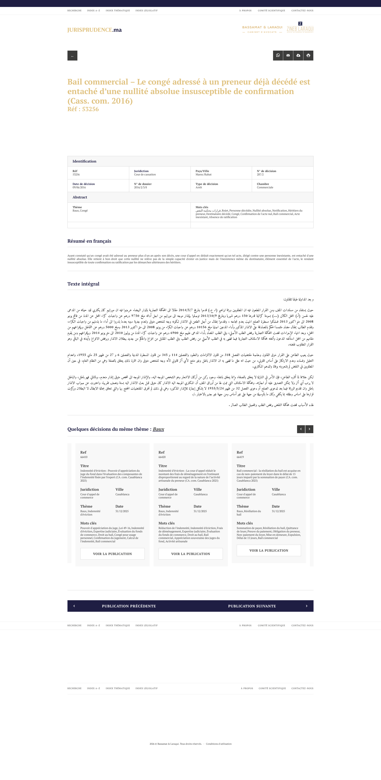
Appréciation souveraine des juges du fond (189, 539)
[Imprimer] (308, 56)
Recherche (74, 10)
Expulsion (294, 535)
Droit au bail (105, 535)
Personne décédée (240, 210)
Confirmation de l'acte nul (256, 214)
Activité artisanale (176, 541)
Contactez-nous (303, 10)
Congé (84, 210)
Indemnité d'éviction (90, 512)
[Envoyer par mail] (288, 56)
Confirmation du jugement (110, 538)
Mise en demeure (276, 535)
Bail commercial (283, 214)
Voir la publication (112, 554)
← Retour (72, 57)
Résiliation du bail (249, 512)
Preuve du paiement (259, 531)
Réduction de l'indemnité (174, 528)
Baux (76, 210)
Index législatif (147, 10)
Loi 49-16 (124, 528)
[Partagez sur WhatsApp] (278, 56)
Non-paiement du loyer (251, 535)
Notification (279, 210)
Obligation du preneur (286, 531)
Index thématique (118, 10)
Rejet (225, 210)
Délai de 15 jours (247, 538)
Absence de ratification (223, 217)
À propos (245, 10)
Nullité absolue (262, 210)
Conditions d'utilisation (219, 743)
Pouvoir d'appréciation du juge (99, 528)
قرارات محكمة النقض (208, 210)
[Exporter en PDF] (298, 56)
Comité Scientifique (271, 10)
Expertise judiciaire (105, 531)
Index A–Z (93, 10)
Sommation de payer (249, 528)
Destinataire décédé (218, 214)
